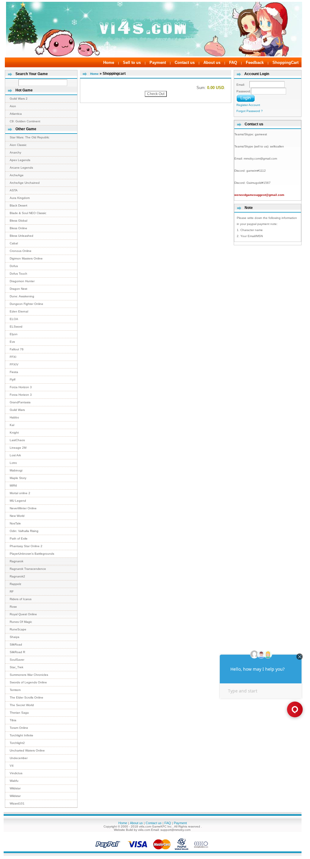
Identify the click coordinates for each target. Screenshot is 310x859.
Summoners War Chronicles (29, 674)
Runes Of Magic (21, 621)
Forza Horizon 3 (21, 387)
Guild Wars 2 (19, 98)
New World (17, 515)
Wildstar (15, 788)
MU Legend (18, 500)
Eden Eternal (19, 311)
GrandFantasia (20, 402)
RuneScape (18, 629)
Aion (13, 106)
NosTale (15, 523)
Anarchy (15, 152)
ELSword (16, 326)
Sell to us (132, 62)
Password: (243, 91)
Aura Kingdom (20, 198)
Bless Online (18, 228)
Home (108, 62)
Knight (14, 432)
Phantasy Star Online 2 (26, 546)
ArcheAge (17, 175)
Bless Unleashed (21, 235)
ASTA (14, 190)
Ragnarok (16, 561)
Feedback (255, 62)
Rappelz (15, 584)
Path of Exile (19, 538)
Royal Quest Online (23, 614)
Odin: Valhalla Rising (24, 531)
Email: (242, 84)
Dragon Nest (18, 288)
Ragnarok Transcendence (28, 568)
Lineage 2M (18, 447)
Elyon (14, 334)
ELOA (14, 319)
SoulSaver (17, 659)
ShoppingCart (285, 62)
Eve (12, 341)
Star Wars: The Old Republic (29, 137)
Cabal (14, 243)
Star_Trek (16, 667)
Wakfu (14, 780)
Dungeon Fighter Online (26, 304)
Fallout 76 (17, 349)
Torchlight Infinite (21, 735)
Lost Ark (15, 455)
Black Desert (18, 205)
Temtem (15, 690)
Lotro (13, 462)
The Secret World (22, 705)
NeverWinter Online (23, 508)
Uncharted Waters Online (27, 750)
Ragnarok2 (17, 576)
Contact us (185, 62)
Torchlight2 (17, 743)
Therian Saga (19, 712)
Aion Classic (18, 145)
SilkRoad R (17, 652)
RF (12, 591)
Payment (158, 62)
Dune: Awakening (22, 296)
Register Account (248, 105)
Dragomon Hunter (22, 281)
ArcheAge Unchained (25, 182)
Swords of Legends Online (28, 682)
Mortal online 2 (20, 493)
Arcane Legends (21, 167)
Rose (13, 606)
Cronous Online (20, 251)
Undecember (19, 758)
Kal (12, 425)
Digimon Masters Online (26, 258)
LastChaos (17, 440)
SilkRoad (16, 644)
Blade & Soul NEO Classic (28, 213)
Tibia (13, 720)
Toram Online (19, 727)
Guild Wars (17, 409)
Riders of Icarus (20, 599)
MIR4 (13, 485)
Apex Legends (20, 160)
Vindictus (16, 773)
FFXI (13, 356)
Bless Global (18, 220)
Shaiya (14, 637)
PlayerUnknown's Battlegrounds (32, 553)
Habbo (14, 417)
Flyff (12, 379)
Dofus (14, 266)
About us (211, 62)
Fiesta (14, 372)
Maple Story (18, 478)
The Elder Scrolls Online (26, 697)
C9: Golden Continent (25, 121)
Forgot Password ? (249, 111)
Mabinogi (16, 470)
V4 (12, 765)
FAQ (233, 62)
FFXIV (14, 364)
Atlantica (16, 113)
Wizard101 (17, 803)
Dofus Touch (18, 273)
